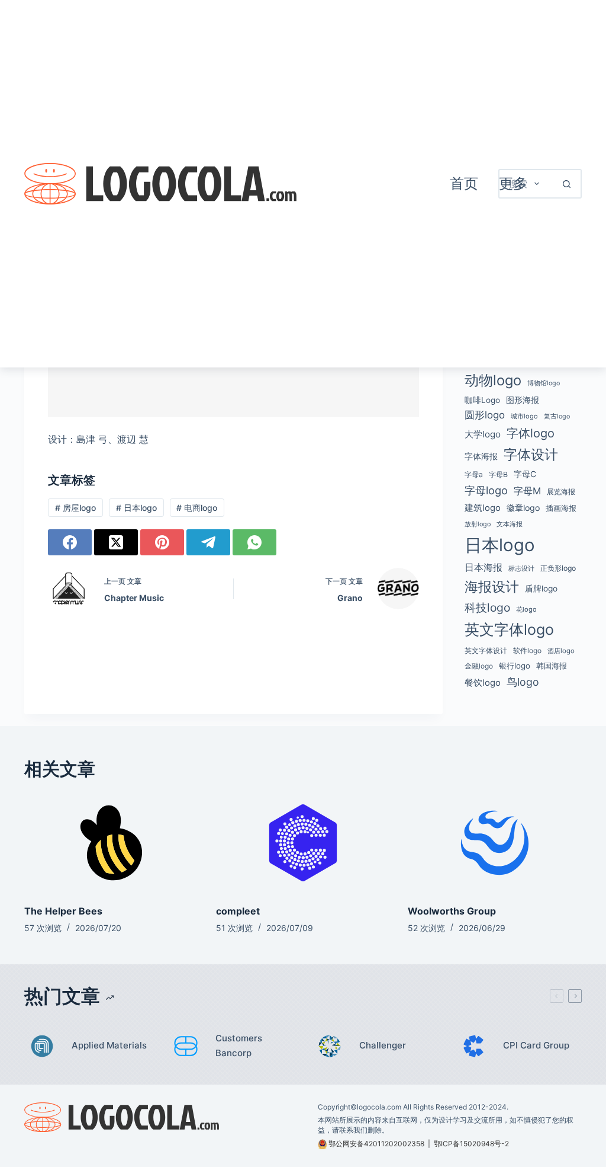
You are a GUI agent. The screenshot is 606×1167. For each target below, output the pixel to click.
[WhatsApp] (254, 542)
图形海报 (522, 400)
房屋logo (75, 508)
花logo (526, 609)
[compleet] (303, 842)
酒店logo (561, 651)
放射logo (478, 524)
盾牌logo (541, 588)
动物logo (493, 380)
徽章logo (523, 508)
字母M (527, 491)
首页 (464, 183)
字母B (498, 474)
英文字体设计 (486, 650)
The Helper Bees (63, 911)
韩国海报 (551, 665)
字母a (474, 474)
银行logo (514, 665)
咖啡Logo (482, 400)
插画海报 (561, 508)
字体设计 (531, 454)
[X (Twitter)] (116, 542)
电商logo (196, 508)
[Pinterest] (162, 542)
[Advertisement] (368, 184)
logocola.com (379, 1106)
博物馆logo (543, 383)
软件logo (527, 650)
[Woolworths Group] (495, 842)
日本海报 (483, 567)
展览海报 (561, 491)
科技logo (487, 607)
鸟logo (523, 682)
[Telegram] (208, 542)
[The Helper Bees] (111, 842)
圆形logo (485, 415)
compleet (238, 911)
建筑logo (483, 508)
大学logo (483, 434)
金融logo (479, 666)
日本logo (136, 508)
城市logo (524, 416)
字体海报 (481, 456)
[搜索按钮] (567, 184)
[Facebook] (70, 542)
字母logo (486, 490)
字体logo (531, 433)
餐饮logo (483, 682)
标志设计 (521, 569)
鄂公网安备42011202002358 (376, 1143)
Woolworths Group (452, 911)
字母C (525, 474)
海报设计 (492, 586)
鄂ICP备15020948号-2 (471, 1143)
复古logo (557, 416)
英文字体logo (509, 629)
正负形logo (558, 568)
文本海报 (510, 524)
